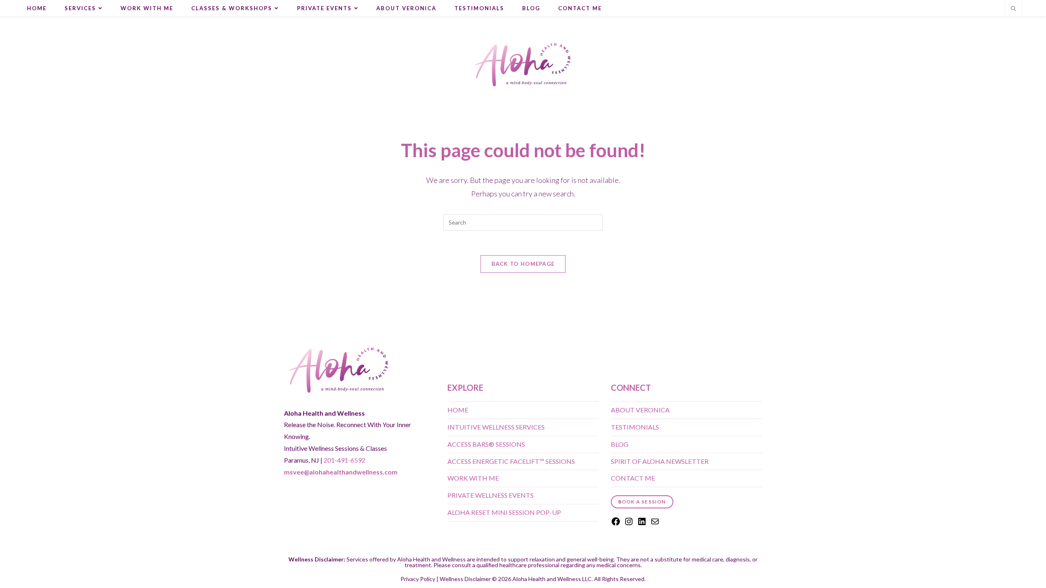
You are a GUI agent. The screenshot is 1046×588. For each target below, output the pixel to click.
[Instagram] (629, 524)
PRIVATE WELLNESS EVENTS (490, 495)
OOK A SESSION (642, 502)
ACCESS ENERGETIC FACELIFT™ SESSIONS (511, 461)
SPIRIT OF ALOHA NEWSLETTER (660, 461)
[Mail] (655, 524)
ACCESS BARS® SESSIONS (486, 444)
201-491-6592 (344, 460)
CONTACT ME (633, 478)
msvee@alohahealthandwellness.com (341, 472)
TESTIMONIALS (635, 427)
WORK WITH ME (473, 478)
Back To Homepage (523, 264)
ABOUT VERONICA (640, 410)
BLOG (619, 444)
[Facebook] (616, 524)
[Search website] (1013, 8)
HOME (457, 410)
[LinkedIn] (642, 524)
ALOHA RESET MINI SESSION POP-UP (504, 512)
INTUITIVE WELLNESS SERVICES (496, 427)
